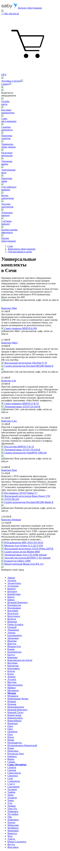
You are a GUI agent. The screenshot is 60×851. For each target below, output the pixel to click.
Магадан (11, 682)
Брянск (11, 599)
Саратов (11, 770)
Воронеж (12, 621)
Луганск (11, 679)
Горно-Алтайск (15, 624)
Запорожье (13, 638)
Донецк (11, 632)
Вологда (11, 619)
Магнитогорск (15, 685)
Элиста (11, 839)
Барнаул (11, 588)
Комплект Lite (8, 380)
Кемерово (12, 657)
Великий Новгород (17, 602)
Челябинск (13, 828)
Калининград (14, 652)
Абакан (11, 577)
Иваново (12, 641)
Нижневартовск (15, 707)
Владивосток (14, 605)
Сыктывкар (13, 786)
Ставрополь (13, 781)
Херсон (11, 822)
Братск (10, 597)
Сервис (5, 84)
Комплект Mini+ (9, 342)
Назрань (11, 701)
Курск (10, 674)
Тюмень (11, 806)
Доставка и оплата (11, 81)
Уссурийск (12, 814)
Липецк (11, 676)
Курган (11, 671)
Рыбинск (12, 756)
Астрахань (12, 586)
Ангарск (11, 580)
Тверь (10, 795)
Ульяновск (12, 811)
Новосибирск (14, 720)
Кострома (12, 663)
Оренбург (12, 731)
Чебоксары (13, 825)
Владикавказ (14, 608)
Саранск (11, 767)
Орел (10, 729)
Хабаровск (13, 819)
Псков (10, 748)
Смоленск (12, 775)
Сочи (10, 778)
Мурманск (12, 696)
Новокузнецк (14, 715)
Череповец (13, 830)
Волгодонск (13, 616)
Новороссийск (15, 718)
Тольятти (12, 797)
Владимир (12, 610)
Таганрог (12, 789)
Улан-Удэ (12, 808)
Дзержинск (13, 630)
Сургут (11, 784)
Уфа (9, 817)
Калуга (11, 654)
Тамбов (11, 792)
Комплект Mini (9, 308)
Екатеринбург (14, 635)
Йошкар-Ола (14, 646)
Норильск (12, 723)
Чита (9, 836)
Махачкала (13, 690)
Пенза (10, 737)
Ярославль (12, 847)
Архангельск (14, 583)
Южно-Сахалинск (16, 841)
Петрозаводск (14, 742)
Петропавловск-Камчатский (22, 745)
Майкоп (11, 687)
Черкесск (12, 833)
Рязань (10, 759)
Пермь (10, 740)
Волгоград (12, 613)
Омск (10, 726)
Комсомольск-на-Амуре (19, 660)
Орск (10, 734)
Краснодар (13, 665)
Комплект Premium (11, 519)
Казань (11, 649)
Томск (10, 800)
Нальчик (11, 704)
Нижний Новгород (17, 709)
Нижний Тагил (15, 712)
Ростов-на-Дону (15, 753)
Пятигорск (13, 751)
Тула (9, 803)
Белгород (12, 591)
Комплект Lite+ (9, 421)
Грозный (11, 627)
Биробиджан (14, 594)
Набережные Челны (17, 698)
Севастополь (14, 773)
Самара (11, 762)
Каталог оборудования (30, 8)
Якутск (11, 844)
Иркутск (11, 643)
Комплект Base (9, 470)
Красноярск (13, 668)
